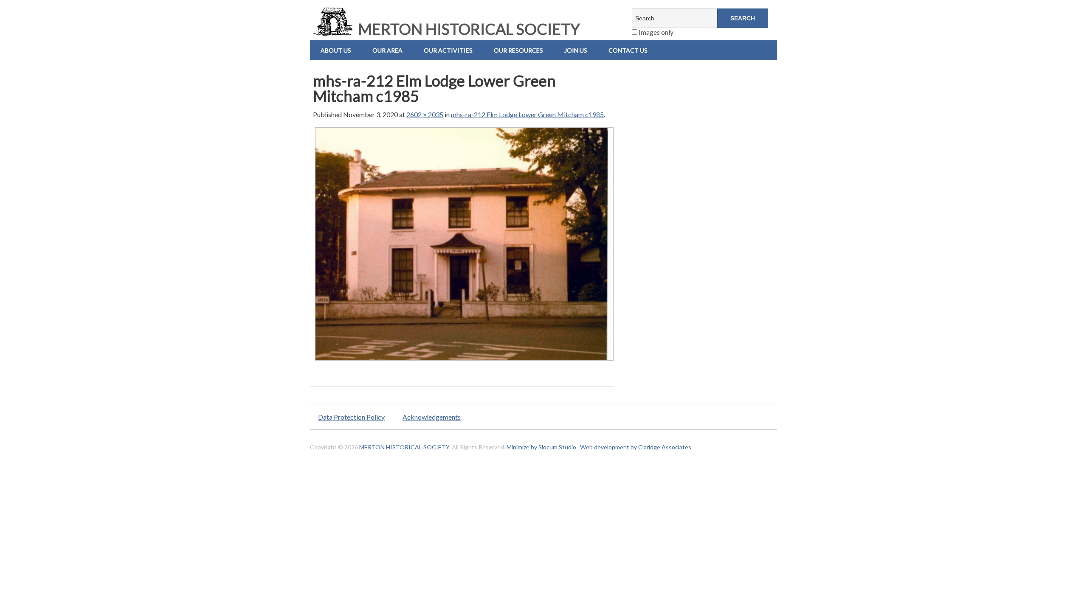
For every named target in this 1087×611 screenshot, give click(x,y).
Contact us (628, 50)
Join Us (575, 50)
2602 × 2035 (424, 114)
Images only (655, 32)
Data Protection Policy (351, 417)
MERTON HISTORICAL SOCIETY (467, 29)
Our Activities (448, 50)
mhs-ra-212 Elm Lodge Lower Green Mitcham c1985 (527, 114)
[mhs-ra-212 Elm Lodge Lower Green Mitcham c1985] (464, 360)
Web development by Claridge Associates (635, 447)
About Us (336, 50)
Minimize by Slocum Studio (541, 447)
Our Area (387, 50)
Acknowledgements (432, 417)
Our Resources (518, 50)
